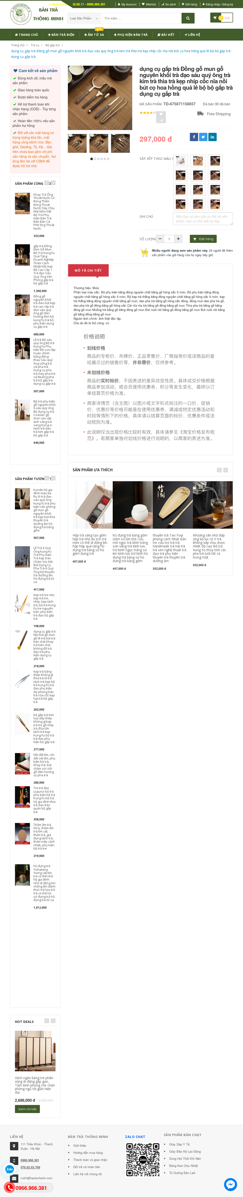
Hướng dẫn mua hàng (88, 1152)
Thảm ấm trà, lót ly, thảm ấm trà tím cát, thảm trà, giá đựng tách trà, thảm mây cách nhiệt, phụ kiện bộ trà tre (44, 836)
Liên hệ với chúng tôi (87, 1174)
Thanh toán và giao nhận (90, 1159)
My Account (129, 4)
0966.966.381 (30, 1160)
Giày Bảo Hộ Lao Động (185, 1151)
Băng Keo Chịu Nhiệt (183, 1165)
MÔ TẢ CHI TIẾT (88, 270)
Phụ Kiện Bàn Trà (132, 34)
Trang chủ (28, 34)
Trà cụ (35, 45)
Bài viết (167, 34)
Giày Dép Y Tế (179, 1144)
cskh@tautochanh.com (36, 1178)
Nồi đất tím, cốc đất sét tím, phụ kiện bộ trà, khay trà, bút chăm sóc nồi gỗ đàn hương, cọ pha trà (44, 765)
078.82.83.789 (30, 1167)
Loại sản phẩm (81, 18)
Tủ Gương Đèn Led (182, 1172)
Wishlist (151, 4)
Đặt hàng (205, 239)
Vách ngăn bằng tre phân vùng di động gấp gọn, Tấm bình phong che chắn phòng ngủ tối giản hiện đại (35, 1085)
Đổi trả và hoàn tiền (86, 1167)
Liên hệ (193, 34)
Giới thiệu (79, 1145)
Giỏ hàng (191, 4)
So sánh (170, 4)
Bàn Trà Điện (63, 34)
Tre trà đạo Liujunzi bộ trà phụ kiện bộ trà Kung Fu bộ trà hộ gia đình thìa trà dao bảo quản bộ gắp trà (44, 800)
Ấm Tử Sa (95, 34)
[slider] (148, 113)
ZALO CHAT (135, 1136)
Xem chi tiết (27, 1109)
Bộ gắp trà (53, 45)
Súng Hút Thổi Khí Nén (185, 1158)
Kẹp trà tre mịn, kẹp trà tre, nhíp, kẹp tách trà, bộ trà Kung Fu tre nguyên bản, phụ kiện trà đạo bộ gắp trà (44, 607)
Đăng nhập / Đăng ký (219, 4)
